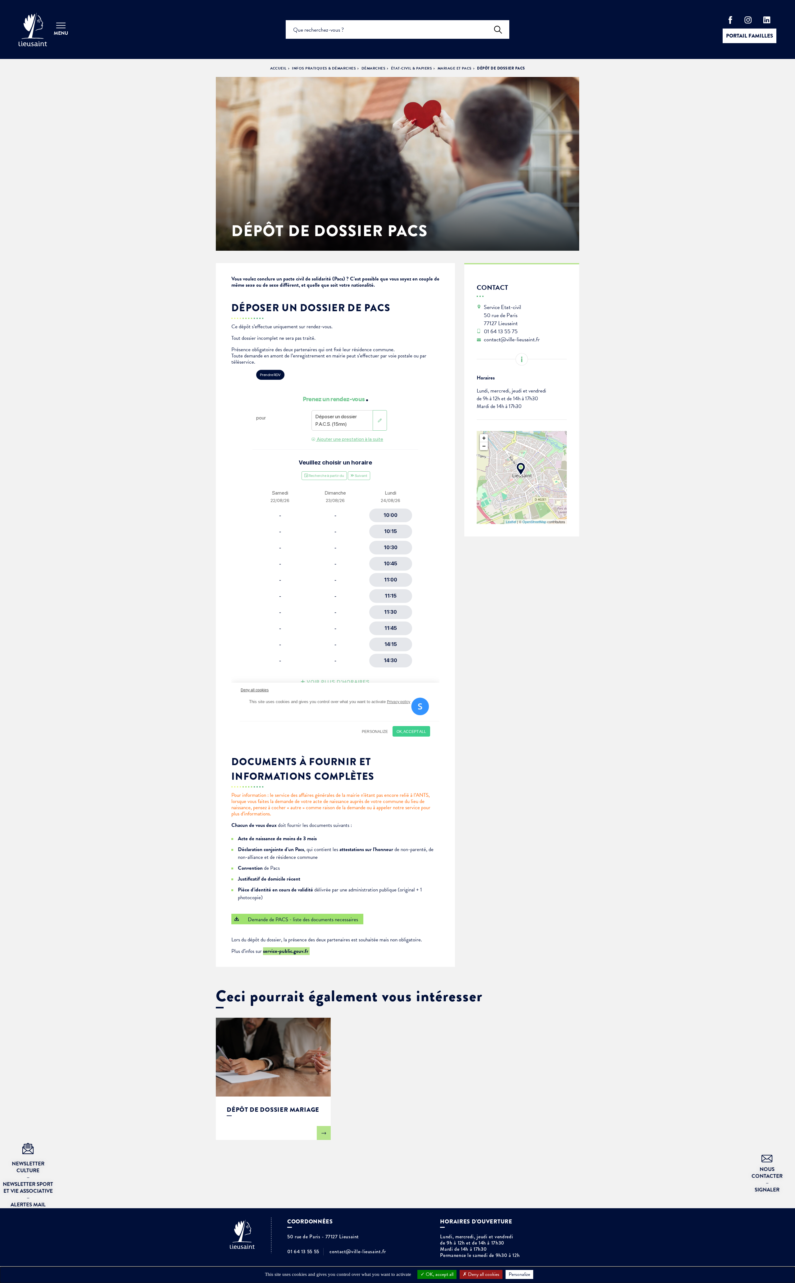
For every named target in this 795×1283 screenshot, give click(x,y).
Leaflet (511, 521)
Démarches (373, 68)
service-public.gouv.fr (286, 951)
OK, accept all (439, 1274)
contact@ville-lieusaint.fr (357, 1252)
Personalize (519, 1274)
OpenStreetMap (534, 521)
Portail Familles (749, 36)
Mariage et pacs (455, 68)
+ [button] (484, 438)
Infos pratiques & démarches (324, 68)
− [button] (484, 446)
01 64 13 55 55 (303, 1252)
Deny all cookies (483, 1274)
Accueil (278, 68)
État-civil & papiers (411, 68)
